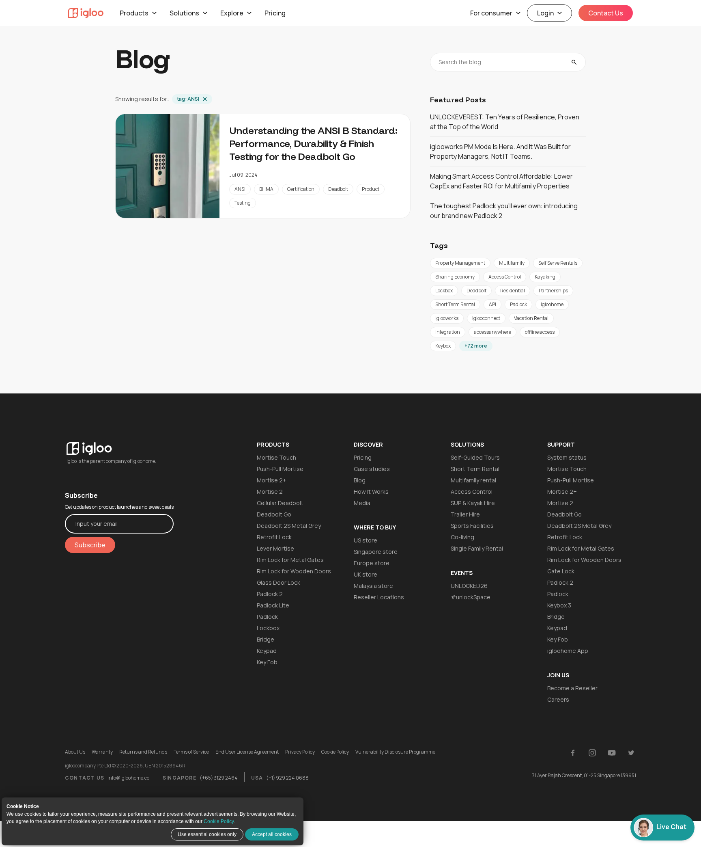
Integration (447, 331)
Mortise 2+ (271, 480)
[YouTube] (611, 753)
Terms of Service (191, 752)
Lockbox (444, 290)
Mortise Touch (276, 457)
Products (134, 13)
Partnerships (553, 290)
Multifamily (512, 262)
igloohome (552, 304)
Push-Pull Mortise (280, 469)
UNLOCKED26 (469, 586)
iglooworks (446, 318)
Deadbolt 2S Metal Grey (289, 525)
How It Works (371, 491)
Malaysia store (373, 586)
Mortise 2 (270, 491)
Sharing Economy (455, 276)
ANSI (239, 189)
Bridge (265, 639)
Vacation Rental (531, 318)
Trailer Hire (465, 514)
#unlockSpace (470, 597)
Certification (300, 189)
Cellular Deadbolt (280, 503)
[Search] (574, 62)
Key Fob (267, 662)
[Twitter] (631, 753)
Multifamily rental (473, 480)
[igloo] (85, 13)
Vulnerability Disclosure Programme (395, 752)
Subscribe (90, 544)
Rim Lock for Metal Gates (290, 560)
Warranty (102, 752)
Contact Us (605, 13)
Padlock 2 (270, 594)
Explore (231, 13)
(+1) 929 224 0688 (287, 777)
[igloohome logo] (119, 443)
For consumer (491, 13)
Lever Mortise (275, 548)
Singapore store (376, 551)
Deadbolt (338, 189)
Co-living (462, 537)
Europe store (371, 563)
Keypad (267, 651)
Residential (512, 290)
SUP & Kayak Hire (473, 503)
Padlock (518, 304)
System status (567, 457)
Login (545, 13)
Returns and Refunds (143, 752)
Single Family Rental (477, 548)
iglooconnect (486, 318)
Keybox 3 (559, 605)
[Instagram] (592, 753)
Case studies (372, 469)
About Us (75, 752)
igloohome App (567, 651)
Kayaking (545, 276)
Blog (360, 480)
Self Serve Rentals (557, 262)
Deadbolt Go (274, 514)
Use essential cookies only (207, 834)
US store (365, 540)
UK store (365, 574)
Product (370, 189)
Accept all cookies (272, 834)
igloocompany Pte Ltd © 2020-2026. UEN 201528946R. (126, 766)
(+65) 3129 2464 (219, 777)
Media (362, 503)
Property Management (460, 262)
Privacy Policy (300, 752)
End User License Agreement (247, 752)
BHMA (266, 189)
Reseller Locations (379, 597)
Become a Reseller (572, 688)
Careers (558, 699)
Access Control (504, 276)
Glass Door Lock (278, 582)
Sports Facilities (472, 525)
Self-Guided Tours (475, 457)
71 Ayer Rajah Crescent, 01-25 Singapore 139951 (584, 775)
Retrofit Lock (274, 537)
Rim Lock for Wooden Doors (294, 571)
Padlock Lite (273, 605)
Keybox (443, 345)
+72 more (475, 345)
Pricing (275, 13)
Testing (242, 202)
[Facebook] (573, 753)
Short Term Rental (455, 304)
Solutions (184, 13)
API (492, 304)
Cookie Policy (219, 821)
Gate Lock (560, 571)
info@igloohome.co (128, 777)
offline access (540, 331)
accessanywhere (492, 331)
